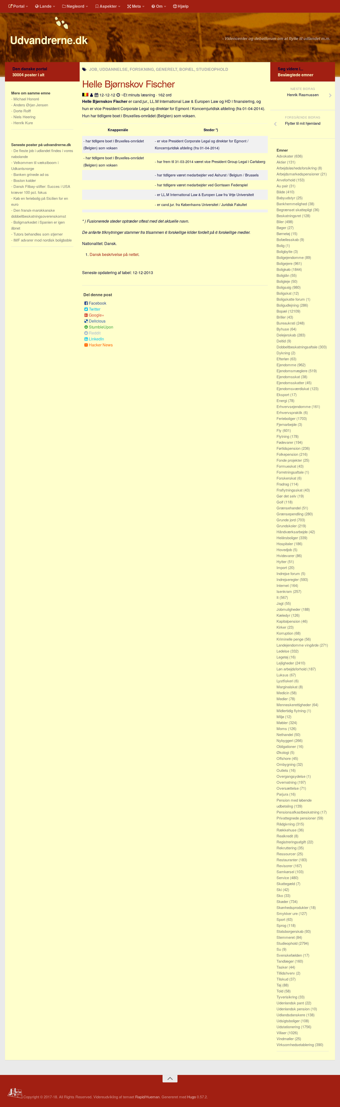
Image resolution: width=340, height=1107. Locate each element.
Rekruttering (287, 847)
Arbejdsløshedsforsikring (297, 167)
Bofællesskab (288, 239)
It (278, 597)
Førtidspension (289, 448)
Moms (282, 728)
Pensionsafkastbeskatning (298, 812)
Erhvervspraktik (290, 412)
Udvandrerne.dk (48, 39)
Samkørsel (286, 871)
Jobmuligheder (289, 609)
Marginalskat (287, 686)
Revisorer (285, 865)
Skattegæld (286, 883)
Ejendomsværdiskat (293, 388)
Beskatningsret (289, 215)
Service (283, 877)
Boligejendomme (291, 257)
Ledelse (283, 651)
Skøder (283, 901)
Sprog (282, 925)
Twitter (94, 309)
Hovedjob (285, 549)
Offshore (284, 758)
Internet (283, 585)
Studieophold (287, 943)
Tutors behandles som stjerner (38, 234)
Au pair (283, 185)
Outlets (283, 770)
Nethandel (285, 734)
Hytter (282, 561)
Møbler (283, 722)
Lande (46, 6)
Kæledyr (284, 615)
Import (282, 567)
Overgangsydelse (291, 776)
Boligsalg (284, 287)
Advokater (285, 156)
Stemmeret (286, 937)
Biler (281, 221)
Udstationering (289, 1026)
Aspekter (108, 6)
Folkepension (288, 454)
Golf (280, 501)
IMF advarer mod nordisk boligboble (42, 240)
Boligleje (284, 281)
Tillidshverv (286, 973)
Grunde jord (287, 519)
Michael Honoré (26, 98)
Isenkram (285, 591)
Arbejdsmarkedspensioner (298, 173)
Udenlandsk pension (294, 1008)
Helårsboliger (288, 537)
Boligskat (284, 293)
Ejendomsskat (289, 376)
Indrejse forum (289, 573)
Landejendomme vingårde (298, 645)
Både (281, 191)
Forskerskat (287, 478)
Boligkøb (284, 269)
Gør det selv (287, 495)
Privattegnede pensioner (297, 817)
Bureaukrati (286, 323)
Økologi (283, 752)
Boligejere (285, 263)
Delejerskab (287, 334)
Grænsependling (290, 513)
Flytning (283, 436)
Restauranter (288, 859)
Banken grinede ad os (31, 174)
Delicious (97, 321)
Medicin (283, 692)
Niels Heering (24, 116)
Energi (282, 400)
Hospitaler (285, 543)
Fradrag (283, 484)
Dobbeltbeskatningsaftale (297, 346)
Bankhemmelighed (292, 203)
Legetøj (283, 656)
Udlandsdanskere (291, 1014)
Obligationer (287, 746)
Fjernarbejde (287, 424)
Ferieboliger (286, 418)
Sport (281, 919)
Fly (280, 430)
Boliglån (283, 275)
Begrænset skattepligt (295, 209)
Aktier (282, 161)
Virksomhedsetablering (296, 1044)
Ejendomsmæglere (292, 370)
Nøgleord (75, 6)
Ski (280, 889)
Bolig (281, 245)
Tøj (279, 984)
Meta (136, 6)
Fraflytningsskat (290, 489)
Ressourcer (287, 853)
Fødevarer (285, 442)
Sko (280, 895)
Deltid (282, 340)
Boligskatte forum (291, 299)
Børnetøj (284, 233)
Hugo (191, 1096)
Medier (283, 698)
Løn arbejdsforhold (292, 668)
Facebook (97, 303)
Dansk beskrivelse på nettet (114, 254)
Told (280, 990)
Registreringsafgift (292, 841)
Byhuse (283, 328)
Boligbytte (285, 251)
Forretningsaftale (291, 472)
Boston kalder (24, 180)
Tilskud (283, 979)
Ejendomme (287, 364)
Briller (282, 317)
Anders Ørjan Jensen (30, 104)
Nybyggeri (285, 740)
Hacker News (101, 345)
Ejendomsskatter (291, 382)
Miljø (281, 716)
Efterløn (283, 358)
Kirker (282, 627)
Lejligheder (286, 662)
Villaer (282, 1032)
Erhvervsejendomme (294, 406)
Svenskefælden (290, 955)
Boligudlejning (288, 305)
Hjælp (183, 6)
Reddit (95, 333)
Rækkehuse (287, 829)
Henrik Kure (23, 122)
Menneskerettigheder (294, 704)
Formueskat (287, 466)
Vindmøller (286, 1038)
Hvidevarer (286, 555)
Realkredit (285, 835)
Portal (18, 6)
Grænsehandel (289, 507)
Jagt (280, 603)
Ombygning (286, 764)
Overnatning (287, 782)
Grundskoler (287, 525)
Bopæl (282, 311)
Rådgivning (286, 823)
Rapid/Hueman (147, 1096)
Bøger (282, 227)
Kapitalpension (289, 621)
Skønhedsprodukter (293, 907)
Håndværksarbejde (293, 531)
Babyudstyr (286, 197)
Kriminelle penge (290, 639)
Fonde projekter (290, 460)
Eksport (283, 394)
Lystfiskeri (285, 680)
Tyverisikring (287, 996)
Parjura (283, 794)
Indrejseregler (288, 579)
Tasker (283, 967)
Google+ (96, 315)
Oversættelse (288, 788)
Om (159, 6)
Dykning (284, 352)
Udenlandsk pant (291, 1002)
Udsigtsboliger (289, 1020)
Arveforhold (286, 179)
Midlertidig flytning (292, 710)
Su (279, 949)
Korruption (285, 633)
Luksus (283, 674)
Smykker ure (288, 913)
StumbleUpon (101, 327)
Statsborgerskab (290, 931)
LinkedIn (96, 339)
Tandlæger (286, 961)
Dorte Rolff (22, 110)
